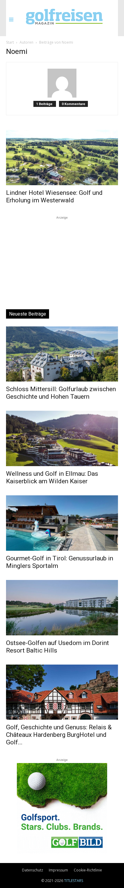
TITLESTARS (73, 880)
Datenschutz (32, 870)
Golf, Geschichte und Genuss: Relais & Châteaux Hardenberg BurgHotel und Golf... (59, 735)
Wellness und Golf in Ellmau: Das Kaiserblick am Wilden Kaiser (52, 477)
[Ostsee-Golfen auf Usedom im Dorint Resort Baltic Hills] (62, 607)
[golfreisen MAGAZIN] (64, 17)
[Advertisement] (62, 258)
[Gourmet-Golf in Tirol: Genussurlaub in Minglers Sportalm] (62, 523)
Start (10, 42)
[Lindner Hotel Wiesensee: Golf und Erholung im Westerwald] (62, 157)
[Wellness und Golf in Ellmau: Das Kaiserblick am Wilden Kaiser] (62, 438)
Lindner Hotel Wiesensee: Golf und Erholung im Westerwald (54, 196)
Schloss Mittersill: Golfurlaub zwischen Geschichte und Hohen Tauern (61, 392)
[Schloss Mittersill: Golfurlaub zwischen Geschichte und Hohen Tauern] (62, 354)
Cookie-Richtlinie (88, 870)
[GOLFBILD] (62, 808)
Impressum (58, 870)
